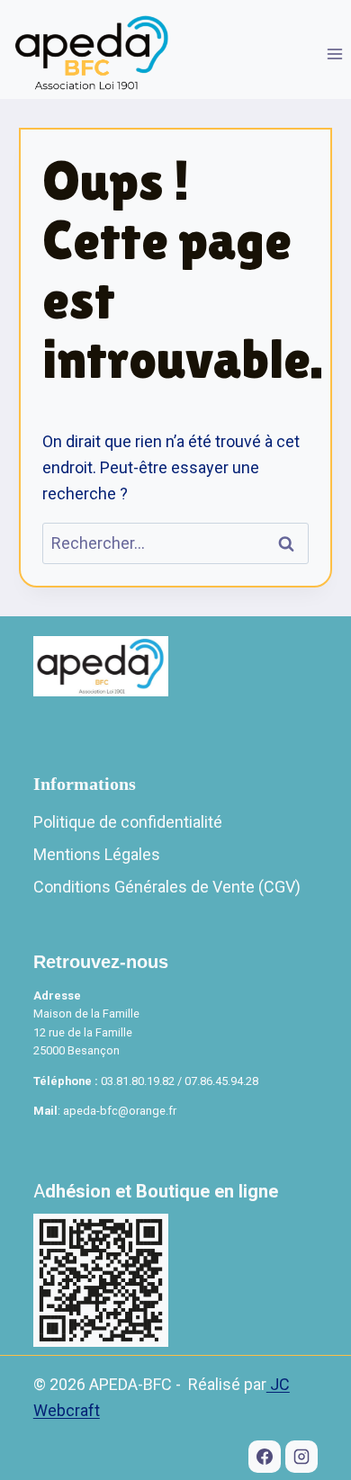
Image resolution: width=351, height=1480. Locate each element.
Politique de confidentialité (127, 821)
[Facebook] (264, 1456)
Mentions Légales (96, 854)
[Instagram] (301, 1456)
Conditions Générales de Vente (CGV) (167, 886)
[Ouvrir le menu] (334, 53)
